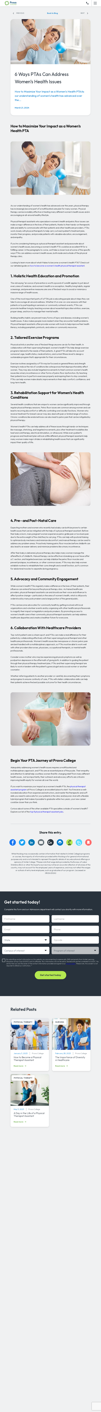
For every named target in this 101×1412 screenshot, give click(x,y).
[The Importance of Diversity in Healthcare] (71, 1034)
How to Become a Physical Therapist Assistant (27, 1059)
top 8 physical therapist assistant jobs (46, 811)
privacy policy (70, 964)
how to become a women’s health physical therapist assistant (57, 265)
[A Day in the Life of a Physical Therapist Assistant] (30, 1090)
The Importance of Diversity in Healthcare (70, 1059)
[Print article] (60, 842)
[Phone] (87, 3)
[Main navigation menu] (95, 3)
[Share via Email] (41, 842)
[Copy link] (50, 842)
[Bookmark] (88, 842)
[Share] (69, 842)
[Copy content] (79, 842)
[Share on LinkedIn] (31, 842)
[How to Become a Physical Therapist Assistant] (30, 1034)
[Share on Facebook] (12, 842)
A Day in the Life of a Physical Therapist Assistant (29, 1114)
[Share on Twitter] (22, 842)
